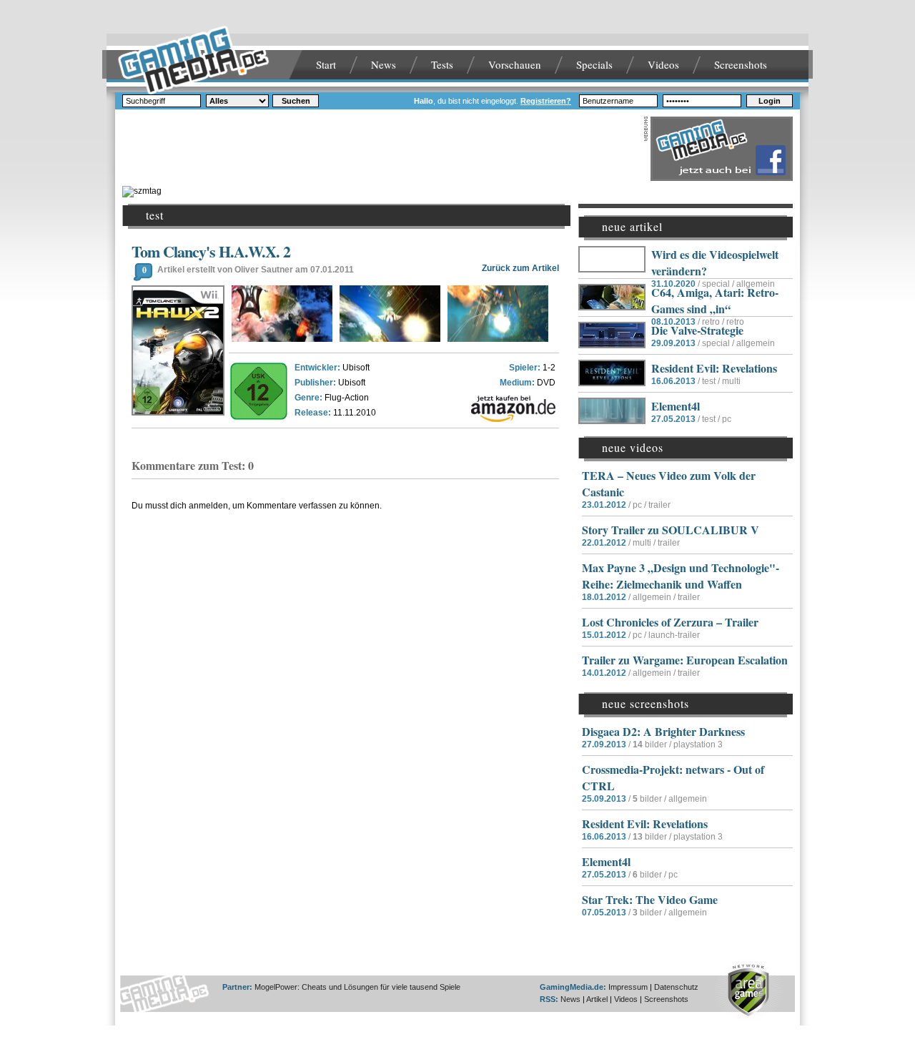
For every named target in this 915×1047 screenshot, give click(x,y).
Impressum (628, 987)
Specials (594, 64)
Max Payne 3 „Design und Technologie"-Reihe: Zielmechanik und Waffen (680, 575)
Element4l (675, 406)
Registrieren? (545, 101)
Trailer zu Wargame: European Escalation (685, 660)
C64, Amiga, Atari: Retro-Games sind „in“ (714, 300)
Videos (663, 64)
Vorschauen (514, 64)
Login (769, 101)
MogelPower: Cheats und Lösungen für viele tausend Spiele (357, 987)
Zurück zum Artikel (520, 268)
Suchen (296, 101)
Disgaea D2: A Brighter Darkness (663, 731)
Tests (442, 64)
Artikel (597, 999)
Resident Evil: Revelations (714, 368)
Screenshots (740, 64)
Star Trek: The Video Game (650, 899)
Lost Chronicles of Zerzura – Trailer (670, 622)
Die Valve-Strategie (697, 330)
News (383, 64)
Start (326, 64)
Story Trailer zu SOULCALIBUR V (670, 529)
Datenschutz (676, 987)
